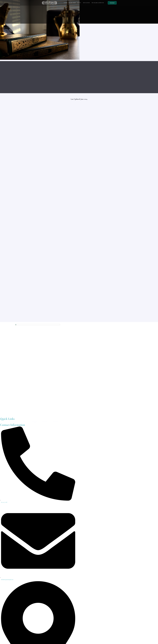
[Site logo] (49, 2)
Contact (112, 2)
